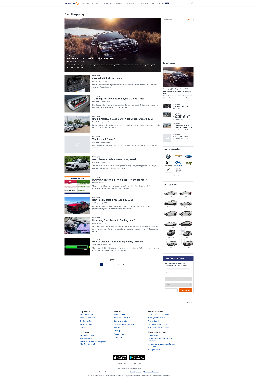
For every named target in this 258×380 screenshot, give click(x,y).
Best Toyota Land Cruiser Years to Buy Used (90, 58)
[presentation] (136, 357)
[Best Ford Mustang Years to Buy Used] (77, 205)
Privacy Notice (153, 335)
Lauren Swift (95, 122)
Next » (123, 264)
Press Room (118, 327)
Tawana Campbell (97, 244)
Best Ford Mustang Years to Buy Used (112, 200)
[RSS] (140, 363)
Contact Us (118, 337)
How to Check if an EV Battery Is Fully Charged (117, 241)
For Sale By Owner (86, 324)
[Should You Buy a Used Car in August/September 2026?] (77, 124)
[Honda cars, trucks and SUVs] (168, 163)
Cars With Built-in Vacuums (107, 78)
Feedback (189, 302)
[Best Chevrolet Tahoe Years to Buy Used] (77, 164)
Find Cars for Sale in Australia (158, 327)
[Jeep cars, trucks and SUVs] (188, 163)
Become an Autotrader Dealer (124, 324)
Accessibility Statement (151, 372)
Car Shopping (70, 56)
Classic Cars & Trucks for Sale (158, 315)
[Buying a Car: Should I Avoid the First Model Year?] (77, 185)
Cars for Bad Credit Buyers (157, 324)
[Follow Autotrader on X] (130, 363)
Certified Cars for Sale (87, 318)
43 (119, 264)
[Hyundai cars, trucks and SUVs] (178, 163)
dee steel (94, 81)
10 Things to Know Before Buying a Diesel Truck (118, 98)
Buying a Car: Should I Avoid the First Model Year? (119, 179)
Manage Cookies (154, 350)
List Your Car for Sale (87, 335)
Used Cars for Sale (86, 315)
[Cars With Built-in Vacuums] (77, 83)
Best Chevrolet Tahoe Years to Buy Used (114, 159)
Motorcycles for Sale (155, 318)
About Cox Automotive (122, 318)
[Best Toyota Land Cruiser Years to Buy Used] (112, 45)
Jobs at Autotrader (120, 321)
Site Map (117, 331)
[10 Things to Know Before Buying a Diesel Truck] (77, 104)
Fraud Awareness (120, 334)
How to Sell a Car (86, 338)
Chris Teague (70, 61)
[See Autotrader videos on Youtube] (135, 363)
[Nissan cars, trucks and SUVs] (178, 170)
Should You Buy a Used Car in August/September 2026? (122, 119)
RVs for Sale (152, 321)
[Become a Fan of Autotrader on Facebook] (125, 363)
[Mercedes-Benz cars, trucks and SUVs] (168, 170)
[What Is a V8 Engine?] (77, 144)
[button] (190, 3)
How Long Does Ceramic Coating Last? (113, 220)
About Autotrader (120, 315)
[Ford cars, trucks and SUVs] (188, 156)
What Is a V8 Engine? (103, 139)
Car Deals (83, 327)
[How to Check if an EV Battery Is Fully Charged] (77, 247)
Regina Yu (95, 182)
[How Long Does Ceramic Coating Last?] (77, 225)
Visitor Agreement (135, 372)
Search (188, 19)
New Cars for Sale (86, 321)
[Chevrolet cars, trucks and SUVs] (178, 156)
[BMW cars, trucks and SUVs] (168, 156)
